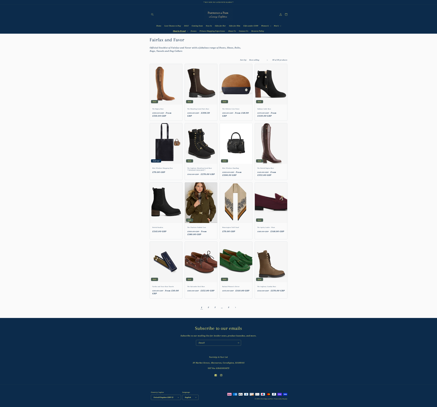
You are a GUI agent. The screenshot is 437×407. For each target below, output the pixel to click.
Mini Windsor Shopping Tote (162, 168)
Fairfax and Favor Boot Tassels (163, 286)
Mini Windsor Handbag (230, 168)
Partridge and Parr (267, 399)
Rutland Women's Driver (230, 286)
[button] (152, 14)
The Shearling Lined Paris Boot (198, 109)
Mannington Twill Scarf (230, 227)
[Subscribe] (238, 343)
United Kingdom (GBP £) (163, 397)
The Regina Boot (158, 109)
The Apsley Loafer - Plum (266, 227)
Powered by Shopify (280, 399)
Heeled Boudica (157, 227)
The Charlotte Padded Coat (196, 227)
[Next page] (235, 307)
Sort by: (243, 60)
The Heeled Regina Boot (265, 168)
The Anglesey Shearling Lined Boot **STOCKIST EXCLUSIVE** (199, 169)
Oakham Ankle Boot (264, 109)
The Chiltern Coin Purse (230, 109)
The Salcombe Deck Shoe (196, 286)
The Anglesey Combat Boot (266, 286)
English (188, 397)
